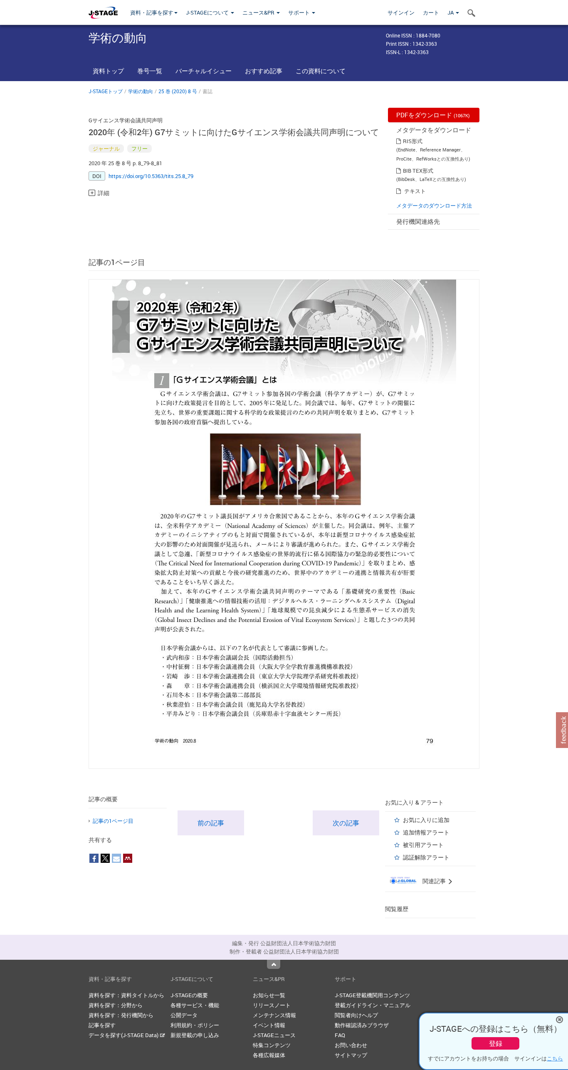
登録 (495, 1043)
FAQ (340, 1035)
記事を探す (102, 1025)
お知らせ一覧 (269, 995)
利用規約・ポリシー (194, 1025)
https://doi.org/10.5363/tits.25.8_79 (151, 176)
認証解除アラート (426, 857)
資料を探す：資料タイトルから (126, 995)
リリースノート (272, 1005)
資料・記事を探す (151, 12)
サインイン (401, 12)
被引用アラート (423, 845)
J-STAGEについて (208, 12)
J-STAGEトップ (106, 91)
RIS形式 (412, 141)
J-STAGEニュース (274, 1035)
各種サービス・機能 (194, 1005)
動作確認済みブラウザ (362, 1025)
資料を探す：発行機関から (121, 1015)
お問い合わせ (351, 1045)
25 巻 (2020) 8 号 (177, 91)
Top (273, 964)
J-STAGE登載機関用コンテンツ (372, 995)
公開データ (184, 1015)
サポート (299, 12)
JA (451, 12)
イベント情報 (269, 1025)
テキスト (415, 191)
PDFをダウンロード (433, 115)
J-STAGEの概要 (189, 995)
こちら (555, 1058)
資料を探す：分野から (116, 1005)
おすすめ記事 (263, 71)
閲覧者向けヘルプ (356, 1015)
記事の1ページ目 (113, 821)
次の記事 (346, 822)
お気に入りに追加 (426, 820)
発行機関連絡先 (418, 221)
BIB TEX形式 (418, 170)
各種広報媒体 (269, 1055)
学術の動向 (140, 91)
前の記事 (211, 822)
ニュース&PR (259, 12)
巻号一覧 (149, 71)
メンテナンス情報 (274, 1015)
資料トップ (108, 71)
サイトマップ (351, 1055)
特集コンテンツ (272, 1045)
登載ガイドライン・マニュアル (372, 1005)
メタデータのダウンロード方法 (434, 205)
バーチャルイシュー (203, 71)
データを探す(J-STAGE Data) (124, 1035)
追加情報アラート (426, 832)
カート (431, 12)
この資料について (321, 71)
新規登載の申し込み (194, 1035)
